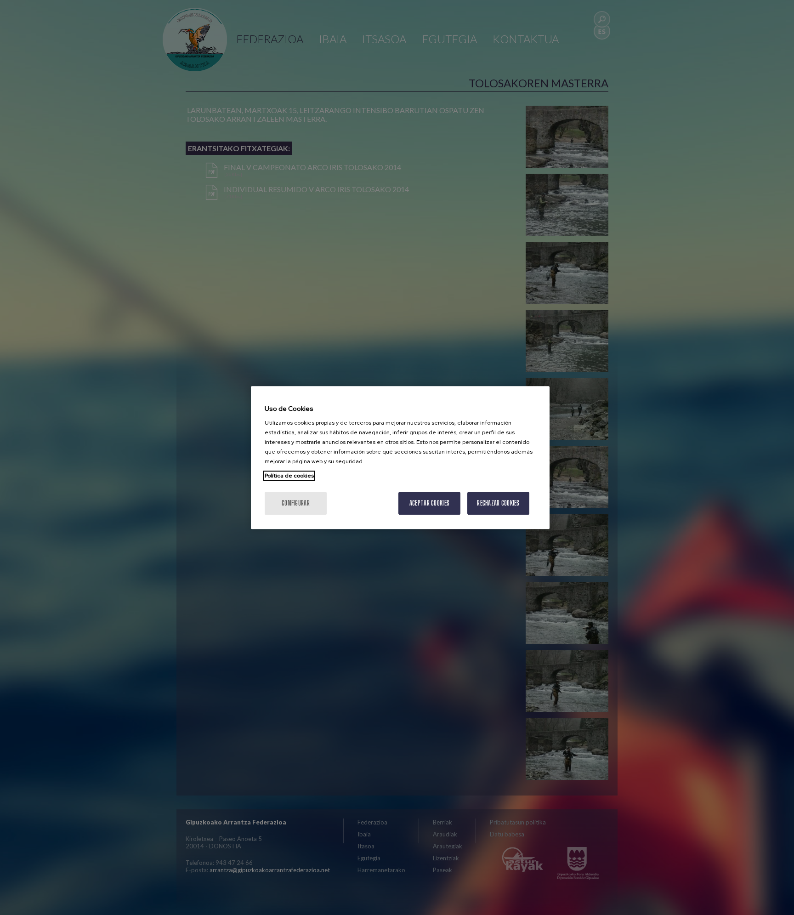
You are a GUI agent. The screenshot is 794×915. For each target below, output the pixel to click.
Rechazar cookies (498, 503)
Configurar (296, 503)
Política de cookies (289, 475)
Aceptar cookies (429, 503)
